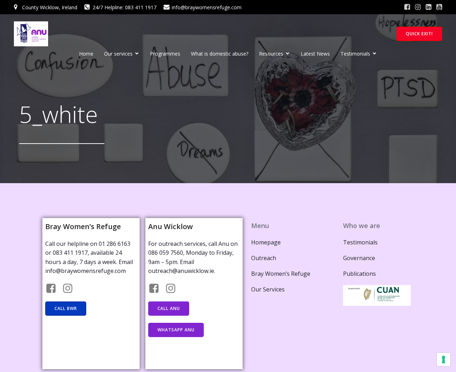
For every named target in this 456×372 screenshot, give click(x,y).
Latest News (315, 53)
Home (86, 53)
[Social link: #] (407, 7)
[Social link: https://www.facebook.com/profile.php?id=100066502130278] (53, 288)
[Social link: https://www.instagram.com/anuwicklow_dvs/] (173, 288)
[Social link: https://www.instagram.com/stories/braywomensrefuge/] (70, 288)
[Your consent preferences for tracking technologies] (443, 359)
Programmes (165, 53)
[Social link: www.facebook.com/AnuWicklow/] (156, 288)
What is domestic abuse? (219, 53)
